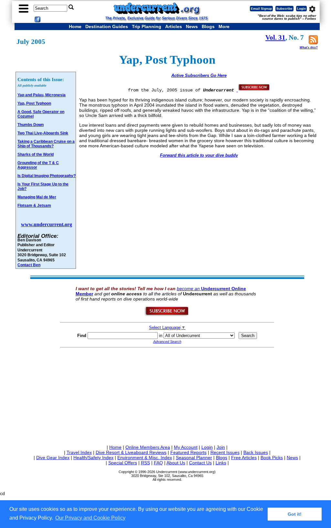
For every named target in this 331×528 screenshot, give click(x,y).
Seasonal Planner (194, 457)
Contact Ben (28, 265)
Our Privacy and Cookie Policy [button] (90, 518)
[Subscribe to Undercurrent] (166, 315)
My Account (186, 447)
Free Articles (244, 457)
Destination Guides (106, 26)
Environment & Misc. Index (144, 457)
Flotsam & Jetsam (34, 205)
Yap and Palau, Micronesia (41, 95)
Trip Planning (146, 26)
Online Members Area (147, 447)
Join (221, 447)
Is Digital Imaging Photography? (46, 176)
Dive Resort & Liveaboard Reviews (131, 452)
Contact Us (200, 462)
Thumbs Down (30, 124)
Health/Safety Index (93, 457)
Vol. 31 (275, 37)
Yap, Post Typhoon (34, 103)
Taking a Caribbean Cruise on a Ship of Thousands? (46, 143)
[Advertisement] (167, 395)
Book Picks (272, 457)
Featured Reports (188, 452)
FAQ (158, 462)
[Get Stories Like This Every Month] (253, 89)
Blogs (208, 26)
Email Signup (261, 8)
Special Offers (122, 462)
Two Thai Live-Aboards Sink (42, 133)
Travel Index (79, 452)
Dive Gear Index (52, 457)
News (192, 26)
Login (301, 8)
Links (221, 462)
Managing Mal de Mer (36, 197)
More (224, 26)
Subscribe (284, 8)
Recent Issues (225, 452)
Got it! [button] (295, 514)
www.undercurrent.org (46, 224)
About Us (175, 462)
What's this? (309, 47)
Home (75, 26)
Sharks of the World (35, 154)
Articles (173, 26)
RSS (145, 462)
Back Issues (255, 452)
